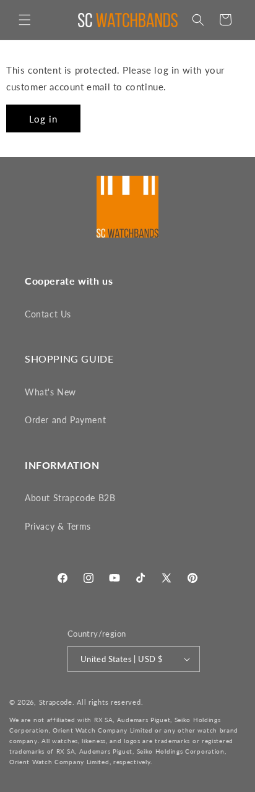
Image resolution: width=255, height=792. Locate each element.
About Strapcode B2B (70, 498)
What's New (50, 392)
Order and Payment (65, 420)
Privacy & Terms (58, 526)
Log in (43, 118)
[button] (24, 19)
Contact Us (48, 314)
